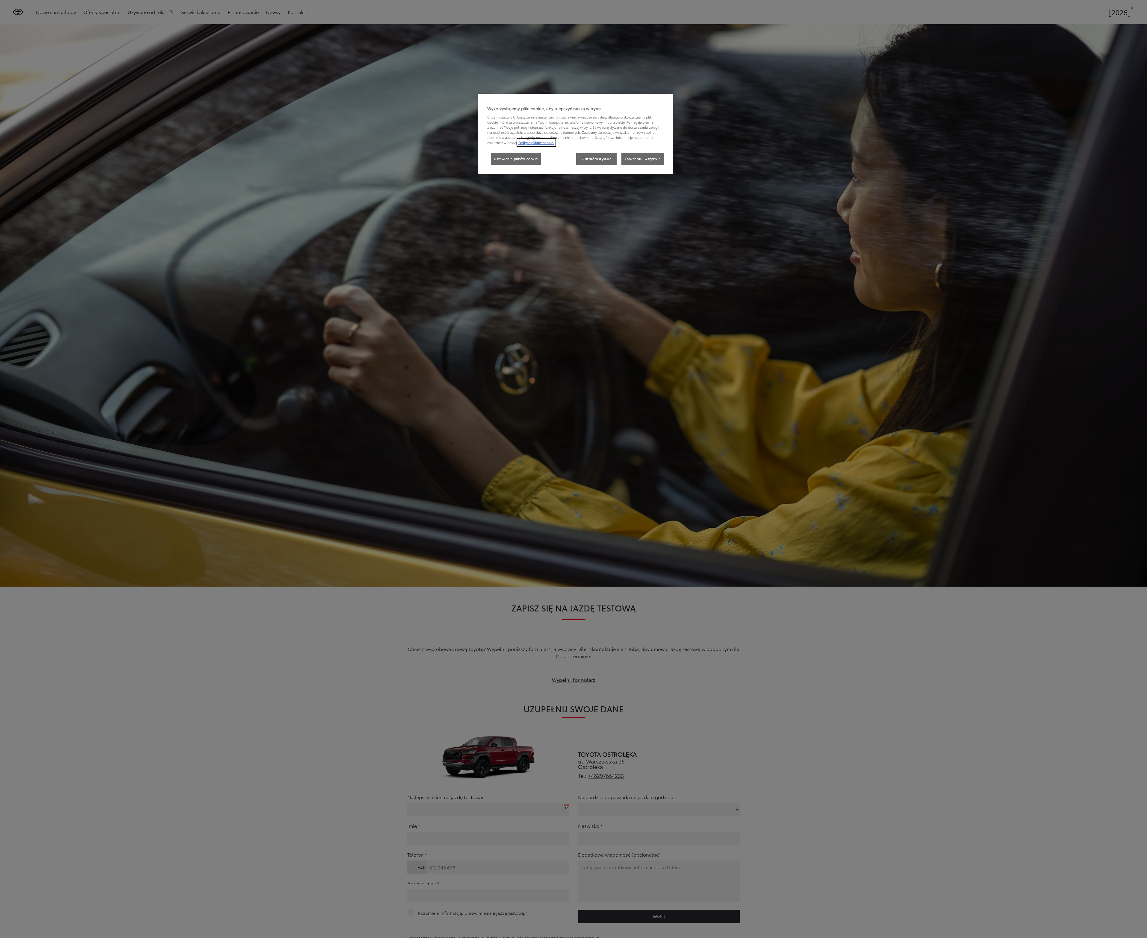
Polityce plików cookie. (536, 142)
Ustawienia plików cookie (516, 158)
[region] (575, 134)
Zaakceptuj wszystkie (643, 158)
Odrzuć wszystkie (596, 158)
